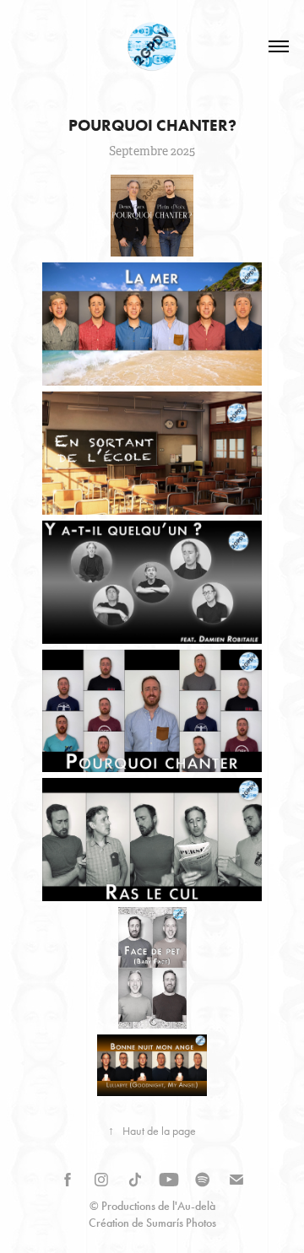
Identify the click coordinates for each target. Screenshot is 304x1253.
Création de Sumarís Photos (152, 1223)
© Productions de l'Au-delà (152, 1206)
